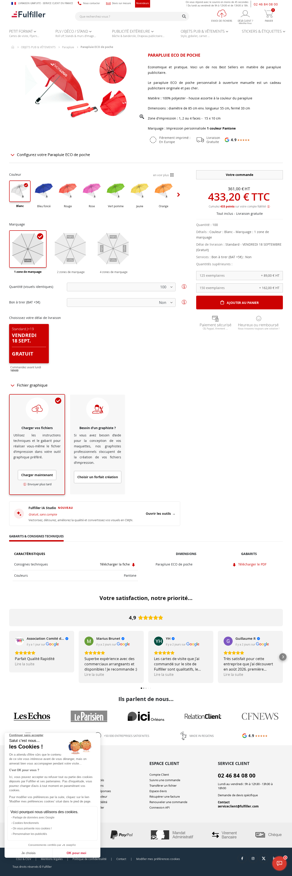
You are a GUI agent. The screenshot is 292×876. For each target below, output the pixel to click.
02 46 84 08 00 (266, 4)
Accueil (13, 47)
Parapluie (68, 47)
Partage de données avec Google (34, 817)
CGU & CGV (23, 859)
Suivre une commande (164, 780)
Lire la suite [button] (24, 663)
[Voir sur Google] (19, 641)
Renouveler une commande (168, 802)
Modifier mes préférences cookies (158, 859)
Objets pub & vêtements (38, 47)
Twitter (263, 858)
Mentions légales (52, 859)
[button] (142, 117)
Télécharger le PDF (251, 564)
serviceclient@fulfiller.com (238, 806)
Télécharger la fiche (115, 564)
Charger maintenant (37, 475)
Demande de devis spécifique (238, 795)
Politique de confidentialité (90, 859)
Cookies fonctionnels (26, 823)
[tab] (36, 537)
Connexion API (159, 807)
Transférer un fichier (163, 785)
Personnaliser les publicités (30, 834)
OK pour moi (76, 853)
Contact (224, 802)
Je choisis (28, 853)
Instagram (253, 858)
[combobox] (132, 16)
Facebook (242, 858)
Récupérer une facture (164, 796)
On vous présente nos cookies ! (32, 828)
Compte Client (159, 774)
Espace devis (158, 791)
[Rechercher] (184, 16)
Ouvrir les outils (160, 513)
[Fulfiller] (28, 16)
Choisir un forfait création (97, 477)
